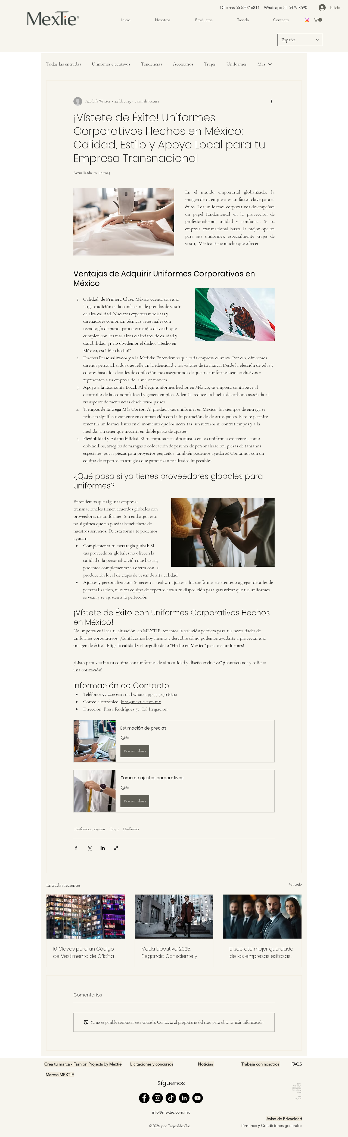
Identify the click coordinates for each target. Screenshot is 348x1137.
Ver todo (295, 884)
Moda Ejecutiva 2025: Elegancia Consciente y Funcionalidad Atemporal (171, 952)
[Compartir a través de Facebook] (76, 848)
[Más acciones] (271, 101)
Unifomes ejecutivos (111, 64)
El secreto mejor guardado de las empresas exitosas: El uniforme (261, 952)
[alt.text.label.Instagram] (307, 20)
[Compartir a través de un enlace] (116, 848)
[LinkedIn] (184, 1098)
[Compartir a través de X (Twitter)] (89, 848)
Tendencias (151, 64)
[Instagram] (157, 1098)
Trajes (210, 64)
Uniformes (236, 64)
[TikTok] (171, 1098)
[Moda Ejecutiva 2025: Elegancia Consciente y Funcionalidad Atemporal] (174, 917)
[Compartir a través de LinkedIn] (102, 848)
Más (261, 64)
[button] (318, 20)
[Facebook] (144, 1098)
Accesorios (183, 64)
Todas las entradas (63, 64)
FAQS (296, 1064)
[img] (53, 26)
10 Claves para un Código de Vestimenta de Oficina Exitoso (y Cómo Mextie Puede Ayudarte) (83, 952)
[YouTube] (197, 1098)
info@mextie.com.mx (171, 1112)
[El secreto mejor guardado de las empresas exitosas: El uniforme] (262, 917)
